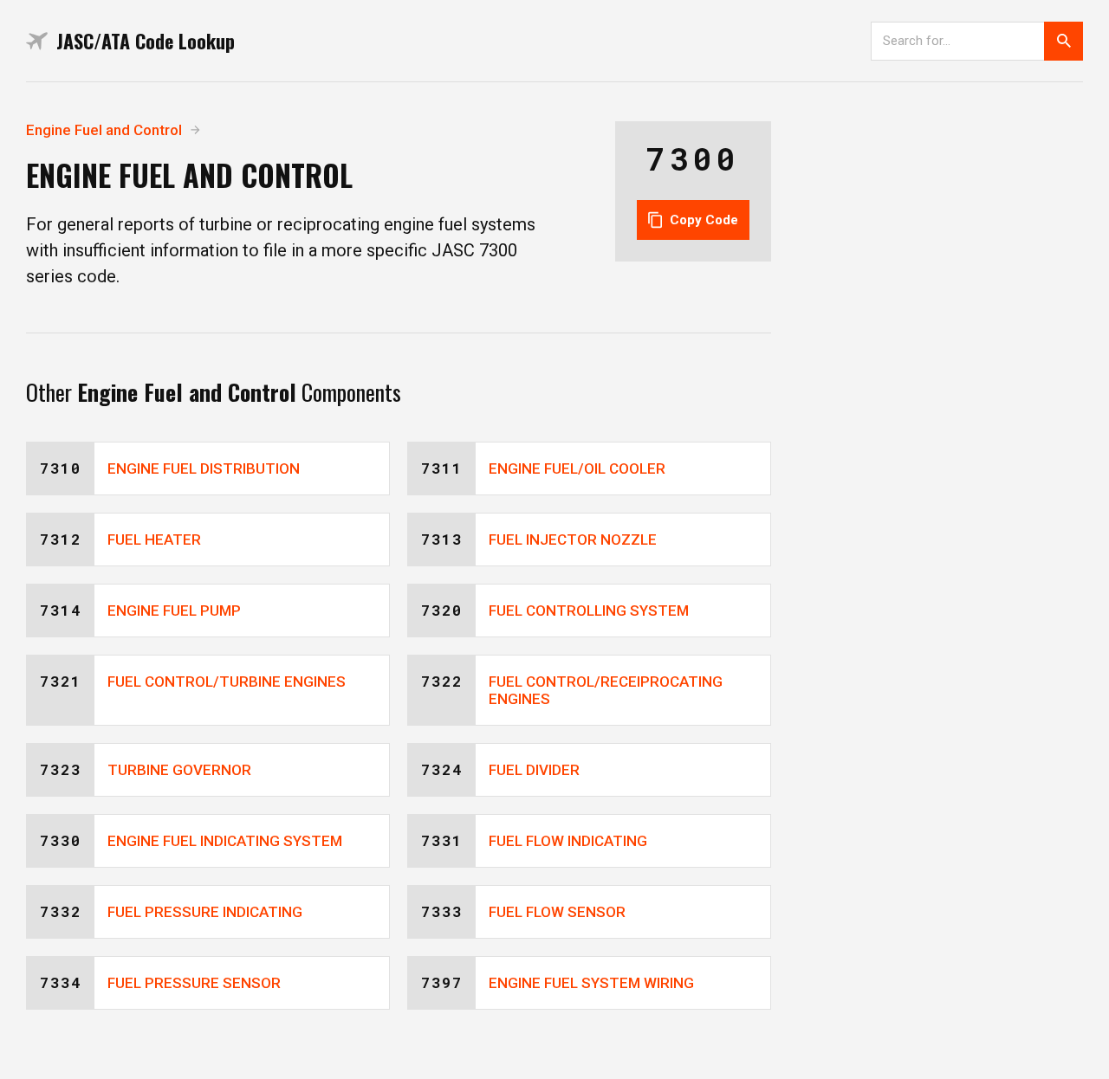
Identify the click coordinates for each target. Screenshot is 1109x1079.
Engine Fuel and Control (104, 130)
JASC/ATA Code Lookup (145, 41)
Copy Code (704, 220)
